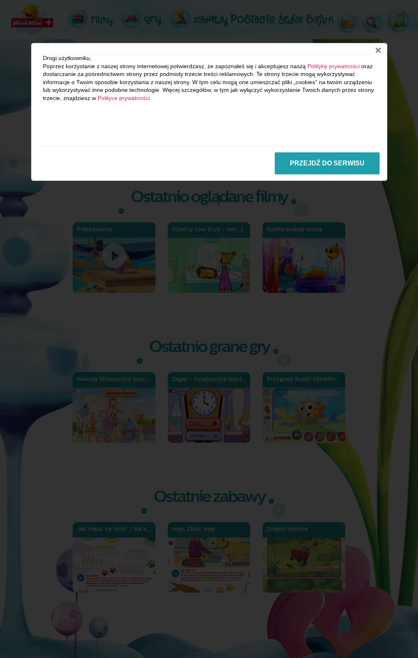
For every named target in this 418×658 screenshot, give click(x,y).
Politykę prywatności (333, 66)
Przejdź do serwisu (327, 163)
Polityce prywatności (124, 98)
